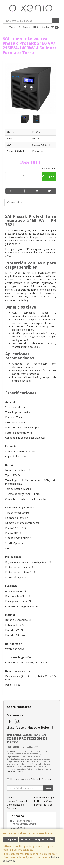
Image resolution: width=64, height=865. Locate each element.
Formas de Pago (43, 804)
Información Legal (44, 797)
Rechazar (26, 839)
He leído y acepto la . (31, 779)
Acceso (26, 27)
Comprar (49, 176)
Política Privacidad (17, 801)
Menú (12, 27)
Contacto (43, 27)
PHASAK (36, 132)
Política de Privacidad (15, 771)
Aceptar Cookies (44, 839)
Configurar (10, 839)
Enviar (47, 788)
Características (15, 202)
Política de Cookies (44, 801)
